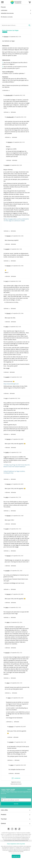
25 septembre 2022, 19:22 (15, 528)
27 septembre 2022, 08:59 (17, 439)
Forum (3, 7)
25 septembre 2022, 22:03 (17, 697)
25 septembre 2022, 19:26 (16, 570)
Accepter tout (16, 856)
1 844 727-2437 (8, 790)
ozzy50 (6, 529)
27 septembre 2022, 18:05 (20, 765)
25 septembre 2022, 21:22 (16, 652)
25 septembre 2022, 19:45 (17, 265)
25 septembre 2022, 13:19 (19, 142)
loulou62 (7, 652)
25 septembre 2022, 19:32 (15, 607)
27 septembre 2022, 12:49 (20, 742)
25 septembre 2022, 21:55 (16, 683)
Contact (29, 789)
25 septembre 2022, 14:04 (17, 235)
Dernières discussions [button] (7, 13)
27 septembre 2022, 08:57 (20, 726)
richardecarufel (8, 95)
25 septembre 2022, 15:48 (15, 281)
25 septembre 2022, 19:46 (17, 313)
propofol (7, 165)
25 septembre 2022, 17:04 (15, 497)
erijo (6, 398)
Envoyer (16, 803)
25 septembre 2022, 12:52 (20, 117)
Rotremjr (6, 36)
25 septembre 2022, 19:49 (17, 515)
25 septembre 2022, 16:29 (16, 377)
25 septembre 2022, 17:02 (15, 452)
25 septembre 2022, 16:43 (14, 398)
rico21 (6, 281)
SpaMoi (7, 452)
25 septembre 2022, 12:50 (19, 95)
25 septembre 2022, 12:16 (15, 36)
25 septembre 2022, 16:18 (15, 326)
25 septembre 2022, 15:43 (16, 249)
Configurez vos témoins (16, 853)
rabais (6, 326)
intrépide (7, 570)
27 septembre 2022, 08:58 (17, 594)
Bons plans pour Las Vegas (10, 30)
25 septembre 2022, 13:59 (16, 165)
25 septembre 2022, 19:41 (17, 555)
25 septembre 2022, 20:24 (16, 622)
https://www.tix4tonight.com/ (11, 384)
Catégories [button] (4, 10)
